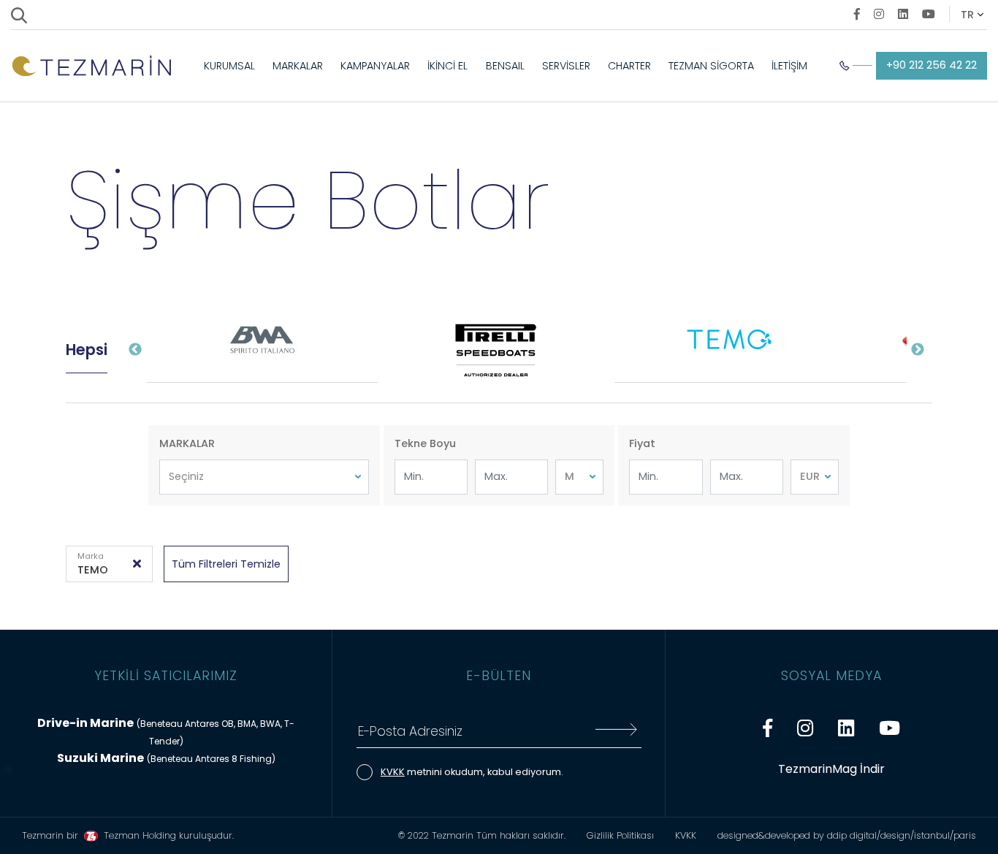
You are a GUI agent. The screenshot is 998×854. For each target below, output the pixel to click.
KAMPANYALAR (375, 65)
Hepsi (86, 349)
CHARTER (629, 65)
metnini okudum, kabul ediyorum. (472, 772)
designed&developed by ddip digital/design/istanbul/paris (846, 835)
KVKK (393, 772)
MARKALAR (298, 65)
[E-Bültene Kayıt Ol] (616, 731)
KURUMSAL (229, 65)
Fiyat (642, 443)
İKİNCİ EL (447, 65)
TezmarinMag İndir (831, 768)
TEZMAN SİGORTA (711, 65)
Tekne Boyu (425, 443)
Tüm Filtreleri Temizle (226, 564)
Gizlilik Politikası (620, 835)
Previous (135, 350)
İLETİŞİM (789, 65)
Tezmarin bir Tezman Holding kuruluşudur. (128, 835)
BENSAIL (505, 65)
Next (917, 350)
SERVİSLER (566, 65)
